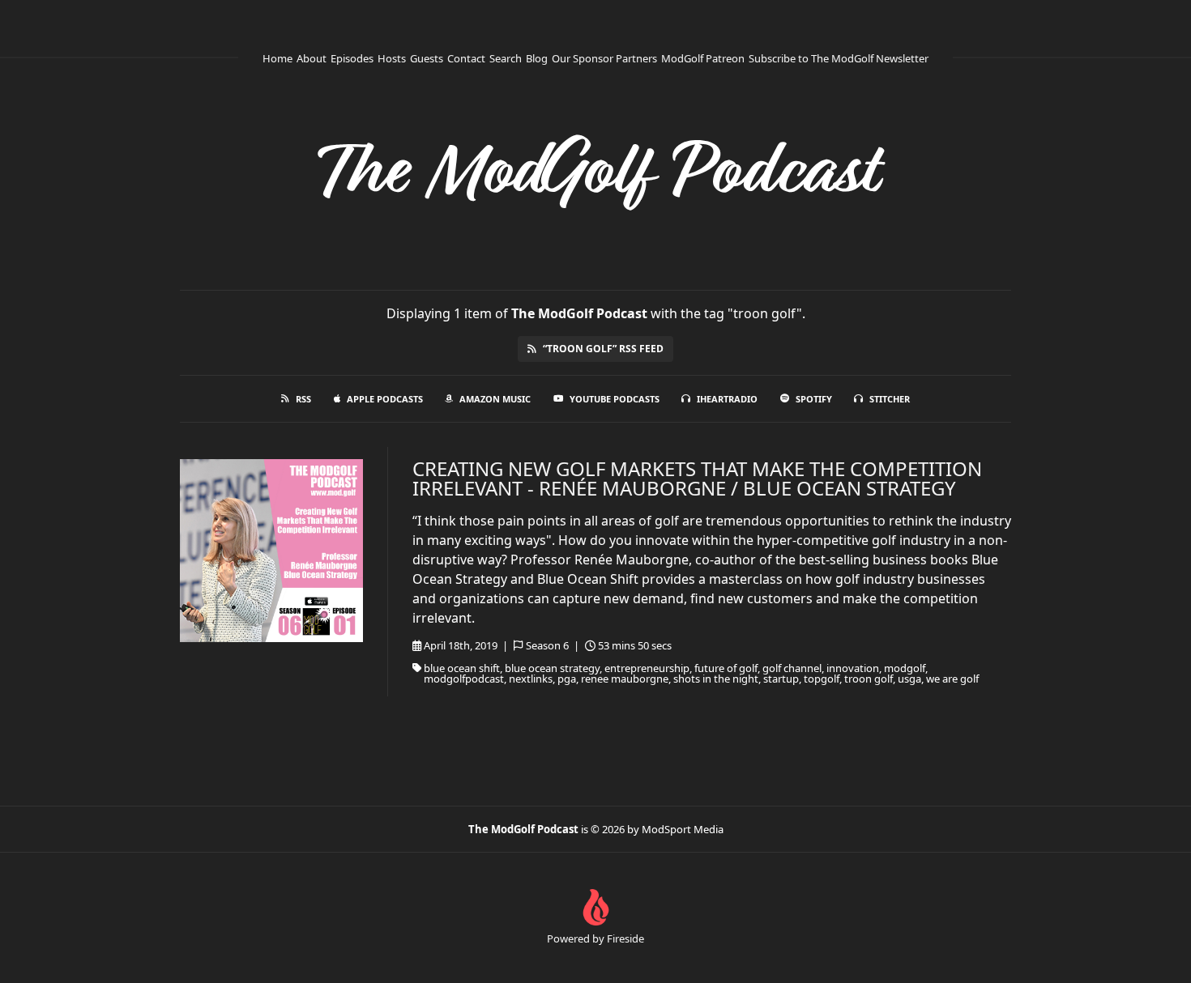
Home (277, 58)
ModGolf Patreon (703, 58)
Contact (466, 58)
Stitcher (889, 399)
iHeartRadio (727, 399)
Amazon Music (495, 399)
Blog (537, 58)
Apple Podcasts (385, 399)
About (312, 58)
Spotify (814, 399)
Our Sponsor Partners (604, 58)
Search (505, 58)
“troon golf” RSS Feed (603, 348)
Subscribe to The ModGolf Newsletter (838, 58)
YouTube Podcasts (615, 399)
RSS (303, 399)
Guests (426, 58)
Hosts (392, 58)
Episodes (352, 58)
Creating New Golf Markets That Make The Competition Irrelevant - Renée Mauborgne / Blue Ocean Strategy (697, 478)
